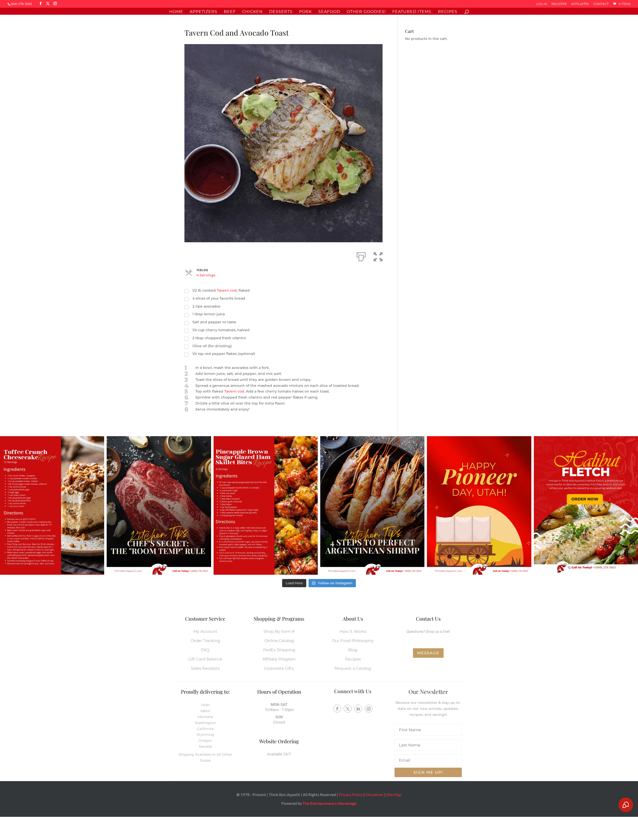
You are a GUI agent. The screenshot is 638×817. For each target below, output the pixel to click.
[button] (378, 256)
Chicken (252, 12)
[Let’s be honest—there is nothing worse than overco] (372, 505)
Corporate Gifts (279, 668)
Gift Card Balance (205, 659)
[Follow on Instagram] (369, 709)
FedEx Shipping (279, 650)
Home (176, 12)
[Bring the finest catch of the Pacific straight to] (586, 505)
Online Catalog (279, 640)
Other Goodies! (366, 12)
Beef (230, 12)
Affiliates (580, 4)
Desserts (281, 12)
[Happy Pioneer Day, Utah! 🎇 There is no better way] (479, 505)
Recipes (447, 12)
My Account (205, 631)
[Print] (361, 256)
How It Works (352, 631)
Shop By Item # (279, 631)
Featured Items (411, 12)
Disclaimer (374, 794)
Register (559, 4)
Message (428, 653)
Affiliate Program (279, 659)
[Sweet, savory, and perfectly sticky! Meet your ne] (266, 505)
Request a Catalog (352, 668)
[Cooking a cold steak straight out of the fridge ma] (159, 505)
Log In (541, 4)
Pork (305, 12)
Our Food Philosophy (353, 640)
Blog (352, 650)
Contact (601, 4)
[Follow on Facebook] (337, 709)
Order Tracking (205, 640)
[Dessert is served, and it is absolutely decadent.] (52, 505)
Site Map (393, 794)
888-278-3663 (21, 4)
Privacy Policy (351, 794)
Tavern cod (227, 290)
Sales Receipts (205, 668)
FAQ (205, 650)
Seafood (329, 12)
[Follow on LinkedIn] (358, 709)
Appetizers (203, 12)
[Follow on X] (348, 709)
